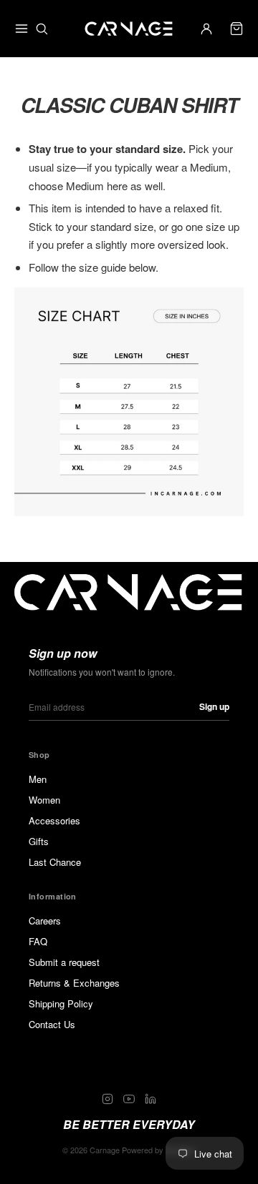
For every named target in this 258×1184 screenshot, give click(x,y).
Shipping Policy (61, 1003)
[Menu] (21, 28)
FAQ (38, 941)
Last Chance (55, 862)
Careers (45, 920)
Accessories (54, 820)
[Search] (41, 28)
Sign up (214, 706)
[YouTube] (129, 1099)
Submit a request (64, 962)
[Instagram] (107, 1099)
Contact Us (52, 1024)
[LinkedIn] (150, 1099)
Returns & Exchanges (74, 983)
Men (38, 779)
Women (44, 799)
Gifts (39, 841)
